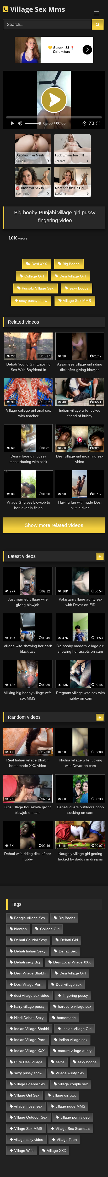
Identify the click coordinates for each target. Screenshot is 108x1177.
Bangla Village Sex (29, 918)
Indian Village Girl (76, 1029)
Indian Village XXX (29, 1051)
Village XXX (56, 1150)
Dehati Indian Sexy (29, 951)
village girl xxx (64, 1095)
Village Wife (24, 1150)
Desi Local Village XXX (72, 962)
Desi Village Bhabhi (30, 973)
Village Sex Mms (36, 9)
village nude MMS (70, 1106)
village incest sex (28, 1106)
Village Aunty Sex (70, 1073)
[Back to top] (92, 1161)
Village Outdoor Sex (30, 1117)
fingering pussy (75, 995)
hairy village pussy (29, 1006)
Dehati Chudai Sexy (30, 940)
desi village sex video (31, 995)
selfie (60, 1062)
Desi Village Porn (28, 984)
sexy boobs (78, 288)
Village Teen (67, 1139)
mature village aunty (74, 1051)
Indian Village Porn (29, 1040)
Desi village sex (69, 984)
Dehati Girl (69, 940)
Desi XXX (39, 264)
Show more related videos (54, 525)
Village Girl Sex (26, 1095)
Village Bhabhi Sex (29, 1084)
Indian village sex (73, 1040)
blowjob (20, 929)
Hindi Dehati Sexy (29, 1018)
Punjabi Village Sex (37, 288)
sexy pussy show (33, 300)
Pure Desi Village (28, 1062)
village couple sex (73, 1084)
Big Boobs (71, 264)
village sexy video (28, 1139)
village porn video (75, 1117)
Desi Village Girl (73, 276)
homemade (66, 1018)
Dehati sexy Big (27, 962)
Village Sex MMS (77, 300)
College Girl (34, 276)
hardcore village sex (74, 1006)
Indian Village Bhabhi (31, 1029)
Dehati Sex (68, 951)
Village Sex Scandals (73, 1128)
